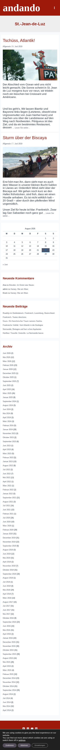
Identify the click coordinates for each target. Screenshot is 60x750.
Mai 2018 (6, 590)
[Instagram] (28, 728)
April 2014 (7, 710)
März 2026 (7, 361)
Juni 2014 (7, 702)
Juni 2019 (7, 554)
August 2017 (8, 602)
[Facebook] (23, 728)
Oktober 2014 (8, 686)
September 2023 (9, 441)
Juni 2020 (7, 522)
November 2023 (9, 433)
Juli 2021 (6, 506)
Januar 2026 (8, 369)
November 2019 (9, 542)
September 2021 (9, 498)
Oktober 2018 (8, 570)
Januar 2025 (8, 397)
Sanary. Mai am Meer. (19, 289)
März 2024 (7, 421)
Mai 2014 (6, 706)
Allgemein (7, 46)
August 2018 (8, 578)
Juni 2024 (7, 409)
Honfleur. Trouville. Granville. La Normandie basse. (23, 333)
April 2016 (7, 634)
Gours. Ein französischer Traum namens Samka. (22, 321)
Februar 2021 (8, 514)
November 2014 (9, 682)
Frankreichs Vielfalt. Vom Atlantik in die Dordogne (23, 325)
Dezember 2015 (9, 642)
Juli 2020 (6, 518)
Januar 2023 (8, 461)
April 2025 (7, 389)
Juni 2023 (7, 445)
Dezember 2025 (9, 373)
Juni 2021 (7, 510)
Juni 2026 (7, 353)
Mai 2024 (6, 413)
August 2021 (8, 502)
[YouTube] (32, 728)
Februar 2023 (8, 458)
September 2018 (9, 574)
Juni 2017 (7, 610)
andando (21, 7)
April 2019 (7, 562)
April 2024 (7, 417)
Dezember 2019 (9, 538)
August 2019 (8, 550)
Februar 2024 (8, 425)
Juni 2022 (7, 474)
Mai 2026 (6, 357)
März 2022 (7, 486)
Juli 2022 (6, 470)
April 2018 (7, 594)
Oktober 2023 (8, 437)
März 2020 (7, 526)
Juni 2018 (7, 586)
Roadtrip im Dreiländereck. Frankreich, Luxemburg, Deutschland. (29, 313)
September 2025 (9, 381)
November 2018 (9, 566)
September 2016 (9, 622)
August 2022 (8, 465)
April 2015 (7, 666)
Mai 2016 (6, 630)
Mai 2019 (6, 558)
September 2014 (9, 690)
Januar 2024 (8, 429)
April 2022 (7, 482)
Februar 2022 (8, 490)
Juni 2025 (7, 385)
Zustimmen (9, 745)
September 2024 (9, 401)
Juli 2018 (6, 582)
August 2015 (8, 658)
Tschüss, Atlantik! (19, 40)
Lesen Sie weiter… (22, 128)
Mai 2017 (6, 614)
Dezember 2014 (9, 678)
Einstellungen (40, 745)
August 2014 (8, 694)
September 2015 (9, 654)
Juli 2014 (6, 698)
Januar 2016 (8, 638)
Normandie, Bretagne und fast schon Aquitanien (22, 329)
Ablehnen (24, 745)
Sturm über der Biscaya (25, 137)
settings (22, 740)
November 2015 (9, 646)
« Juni (5, 264)
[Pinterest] (36, 728)
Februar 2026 (8, 365)
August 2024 (8, 405)
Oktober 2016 (8, 618)
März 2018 (7, 598)
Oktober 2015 (8, 650)
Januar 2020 (8, 534)
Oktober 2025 (8, 377)
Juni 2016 (7, 626)
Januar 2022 (8, 494)
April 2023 (7, 449)
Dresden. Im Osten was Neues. (21, 285)
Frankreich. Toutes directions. (15, 317)
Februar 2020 (8, 530)
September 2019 (9, 546)
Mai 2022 (6, 477)
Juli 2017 (6, 606)
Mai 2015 (6, 662)
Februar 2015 (8, 674)
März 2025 (7, 393)
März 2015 (7, 670)
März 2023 (7, 453)
